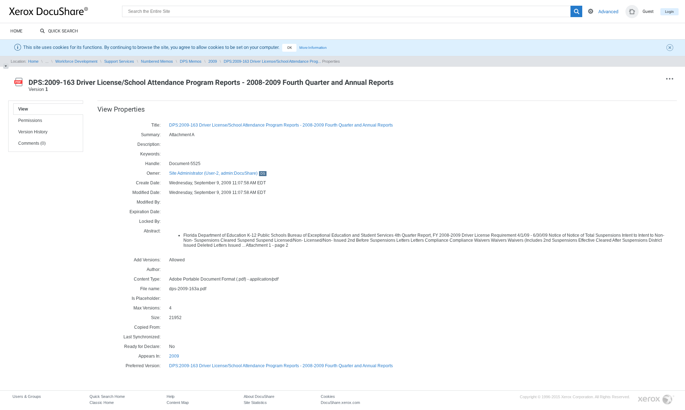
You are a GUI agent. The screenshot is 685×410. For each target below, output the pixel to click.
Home (16, 31)
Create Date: (148, 182)
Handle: (153, 163)
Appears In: (149, 356)
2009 (212, 61)
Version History (32, 131)
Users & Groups (26, 396)
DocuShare (65, 11)
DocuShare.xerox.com (340, 402)
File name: (150, 288)
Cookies (328, 396)
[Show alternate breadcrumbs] (6, 66)
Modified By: (149, 202)
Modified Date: (146, 192)
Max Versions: (147, 308)
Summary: (151, 134)
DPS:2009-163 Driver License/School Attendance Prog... (272, 61)
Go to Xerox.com (656, 400)
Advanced (608, 11)
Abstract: (152, 231)
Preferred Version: (143, 365)
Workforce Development (76, 61)
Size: (156, 317)
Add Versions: (147, 259)
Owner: (154, 173)
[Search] (576, 11)
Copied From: (147, 327)
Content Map (178, 402)
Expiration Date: (145, 211)
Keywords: (150, 154)
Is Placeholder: (146, 298)
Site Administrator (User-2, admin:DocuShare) (217, 173)
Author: (154, 269)
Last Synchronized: (142, 336)
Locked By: (150, 221)
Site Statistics (255, 402)
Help (170, 396)
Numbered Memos (157, 61)
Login (669, 12)
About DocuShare (259, 396)
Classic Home (102, 402)
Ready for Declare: (142, 346)
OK (289, 48)
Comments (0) (32, 143)
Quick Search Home (107, 396)
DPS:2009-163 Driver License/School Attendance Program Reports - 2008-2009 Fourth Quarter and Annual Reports (281, 125)
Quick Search (63, 31)
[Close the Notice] (670, 48)
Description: (149, 144)
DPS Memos (191, 61)
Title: (156, 125)
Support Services (119, 61)
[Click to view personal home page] (632, 11)
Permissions (30, 120)
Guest (648, 11)
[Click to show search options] (590, 11)
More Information (313, 48)
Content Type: (147, 279)
